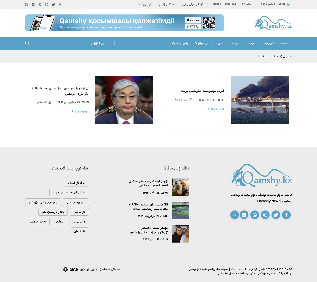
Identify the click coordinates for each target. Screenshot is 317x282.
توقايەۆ (59, 221)
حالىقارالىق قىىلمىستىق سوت (69, 192)
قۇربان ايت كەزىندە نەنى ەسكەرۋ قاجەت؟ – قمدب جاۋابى (148, 183)
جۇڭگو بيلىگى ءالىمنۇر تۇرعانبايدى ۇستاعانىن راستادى (149, 230)
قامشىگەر (42, 102)
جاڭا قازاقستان (76, 183)
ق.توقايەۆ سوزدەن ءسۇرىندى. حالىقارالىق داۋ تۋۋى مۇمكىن (60, 91)
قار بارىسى (79, 212)
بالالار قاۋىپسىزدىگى (53, 212)
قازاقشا (146, 4)
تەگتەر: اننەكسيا (268, 56)
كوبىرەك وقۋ (217, 108)
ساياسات (284, 43)
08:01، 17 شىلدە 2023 (211, 99)
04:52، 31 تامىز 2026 (273, 4)
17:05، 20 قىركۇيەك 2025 (153, 216)
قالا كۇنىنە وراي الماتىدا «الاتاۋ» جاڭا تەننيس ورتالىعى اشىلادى (148, 207)
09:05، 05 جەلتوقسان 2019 (73, 102)
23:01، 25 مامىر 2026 (155, 192)
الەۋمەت (251, 43)
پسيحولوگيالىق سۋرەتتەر (43, 202)
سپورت (219, 43)
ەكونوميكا (269, 43)
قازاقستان (79, 231)
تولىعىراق (203, 43)
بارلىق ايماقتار (182, 43)
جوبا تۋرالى (98, 43)
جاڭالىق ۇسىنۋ (166, 4)
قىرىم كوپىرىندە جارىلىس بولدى (202, 91)
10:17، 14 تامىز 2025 (155, 239)
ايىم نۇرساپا (181, 99)
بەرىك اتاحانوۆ (38, 221)
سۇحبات (235, 43)
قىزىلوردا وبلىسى (76, 202)
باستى (287, 56)
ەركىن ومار (79, 221)
